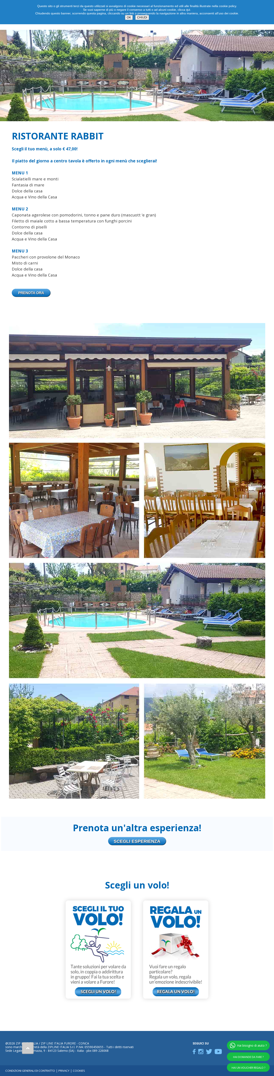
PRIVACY (63, 1071)
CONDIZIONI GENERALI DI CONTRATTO (30, 1071)
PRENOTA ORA (31, 293)
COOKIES (79, 1071)
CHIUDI (142, 17)
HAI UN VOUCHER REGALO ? (248, 1068)
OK (129, 17)
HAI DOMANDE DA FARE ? (248, 1057)
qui (188, 10)
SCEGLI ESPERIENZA (137, 841)
